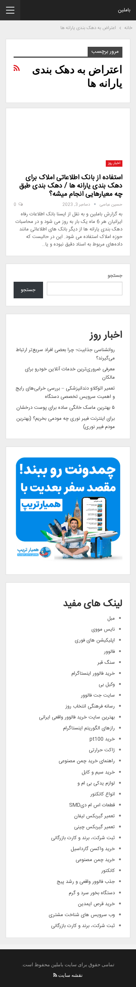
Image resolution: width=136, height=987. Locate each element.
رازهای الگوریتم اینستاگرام (89, 728)
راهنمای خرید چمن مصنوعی (87, 761)
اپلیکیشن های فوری (95, 640)
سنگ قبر (106, 663)
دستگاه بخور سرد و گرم (92, 893)
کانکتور (108, 871)
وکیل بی (107, 684)
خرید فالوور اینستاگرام (93, 673)
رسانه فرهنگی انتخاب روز (90, 706)
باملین (124, 10)
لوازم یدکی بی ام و (96, 783)
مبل (111, 618)
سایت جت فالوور (98, 695)
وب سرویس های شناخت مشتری (82, 915)
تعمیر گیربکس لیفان (94, 816)
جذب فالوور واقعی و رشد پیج (86, 882)
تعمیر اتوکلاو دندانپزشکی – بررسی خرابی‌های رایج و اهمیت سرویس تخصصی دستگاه (65, 392)
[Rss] (55, 975)
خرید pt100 (102, 739)
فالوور (109, 652)
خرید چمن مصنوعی (95, 860)
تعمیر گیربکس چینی (94, 827)
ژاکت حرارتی (102, 750)
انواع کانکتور (102, 794)
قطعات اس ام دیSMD (92, 805)
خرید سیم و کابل (98, 772)
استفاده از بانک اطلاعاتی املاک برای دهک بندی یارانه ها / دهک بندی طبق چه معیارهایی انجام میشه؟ (70, 186)
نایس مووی (103, 629)
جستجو (115, 276)
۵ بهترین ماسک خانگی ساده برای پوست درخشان (65, 408)
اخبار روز (114, 163)
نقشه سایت (70, 975)
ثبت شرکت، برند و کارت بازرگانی (83, 838)
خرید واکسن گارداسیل (93, 849)
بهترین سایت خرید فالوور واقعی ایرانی (77, 717)
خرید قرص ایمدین (96, 904)
